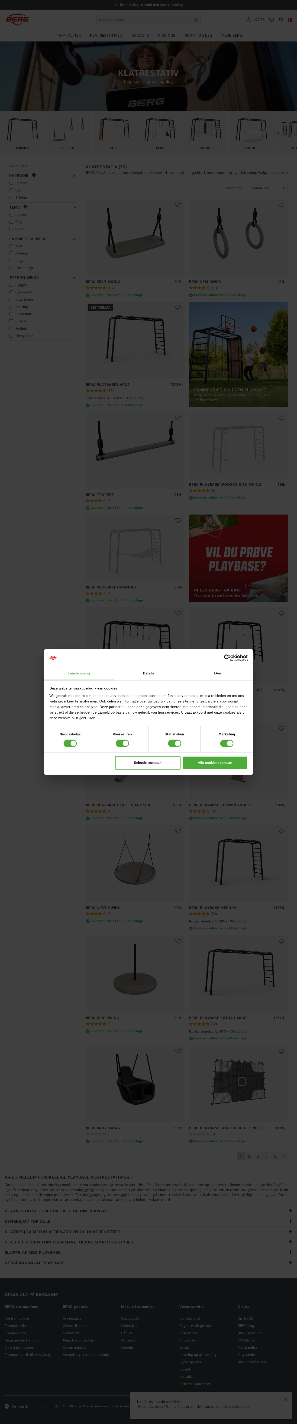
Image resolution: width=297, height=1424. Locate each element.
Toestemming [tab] (79, 673)
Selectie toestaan (147, 763)
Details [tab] (148, 673)
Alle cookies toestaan (215, 763)
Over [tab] (218, 673)
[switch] (122, 743)
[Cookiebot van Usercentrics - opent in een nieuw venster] (227, 658)
